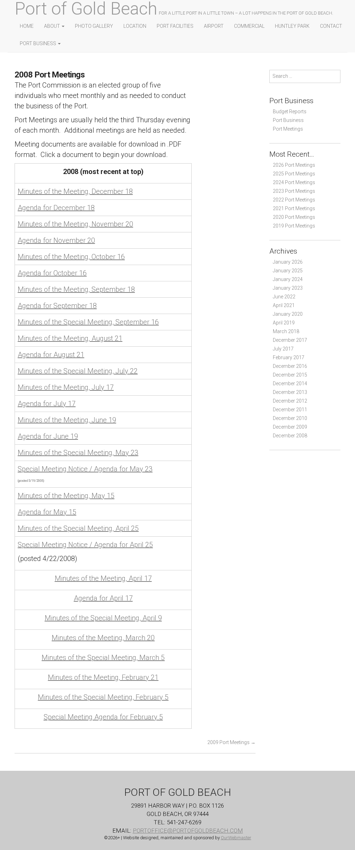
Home (27, 26)
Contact (331, 26)
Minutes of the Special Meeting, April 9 (103, 618)
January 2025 (288, 270)
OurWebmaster (236, 837)
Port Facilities (175, 26)
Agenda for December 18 (56, 208)
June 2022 (284, 296)
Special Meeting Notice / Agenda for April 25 (85, 544)
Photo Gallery (94, 26)
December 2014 (290, 383)
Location (134, 26)
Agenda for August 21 (51, 354)
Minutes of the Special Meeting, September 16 (88, 322)
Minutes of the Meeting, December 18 (75, 191)
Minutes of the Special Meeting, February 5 (103, 697)
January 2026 (288, 262)
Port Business (38, 43)
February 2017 (288, 357)
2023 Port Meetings (294, 191)
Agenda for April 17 (103, 598)
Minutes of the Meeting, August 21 (70, 338)
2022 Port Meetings (294, 200)
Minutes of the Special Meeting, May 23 (78, 452)
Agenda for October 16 (52, 273)
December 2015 (290, 375)
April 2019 (284, 322)
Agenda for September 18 (57, 306)
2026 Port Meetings (294, 165)
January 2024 (288, 279)
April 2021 (284, 305)
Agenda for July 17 (47, 403)
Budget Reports (289, 111)
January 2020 (288, 314)
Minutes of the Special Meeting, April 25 (78, 528)
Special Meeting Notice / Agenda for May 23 (85, 469)
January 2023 (288, 288)
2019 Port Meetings (294, 226)
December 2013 (290, 392)
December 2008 (290, 435)
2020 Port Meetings (294, 217)
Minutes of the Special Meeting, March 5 (103, 657)
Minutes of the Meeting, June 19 (67, 420)
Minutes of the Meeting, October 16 (71, 257)
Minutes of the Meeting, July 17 (66, 387)
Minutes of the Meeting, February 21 (103, 677)
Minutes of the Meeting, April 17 (103, 578)
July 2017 (283, 349)
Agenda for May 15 (47, 512)
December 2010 (290, 418)
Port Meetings (288, 129)
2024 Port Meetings (294, 182)
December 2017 (290, 340)
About (52, 26)
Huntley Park (292, 26)
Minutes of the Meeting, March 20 (103, 638)
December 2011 (290, 409)
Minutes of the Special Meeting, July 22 (78, 371)
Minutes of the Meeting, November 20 (75, 224)
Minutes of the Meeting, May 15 (66, 496)
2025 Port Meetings (294, 173)
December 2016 (290, 366)
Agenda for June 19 (48, 436)
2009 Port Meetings (231, 742)
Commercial (249, 26)
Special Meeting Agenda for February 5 (103, 717)
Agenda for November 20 (56, 240)
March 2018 (286, 331)
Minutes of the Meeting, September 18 (76, 289)
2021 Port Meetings (294, 208)
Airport (214, 26)
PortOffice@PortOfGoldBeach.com (188, 830)
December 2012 (290, 401)
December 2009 (290, 427)
